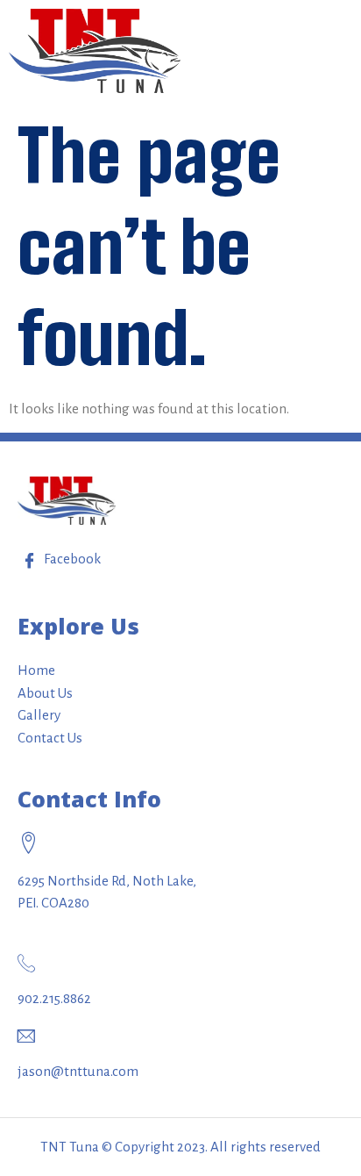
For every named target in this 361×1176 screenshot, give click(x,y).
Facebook (71, 558)
